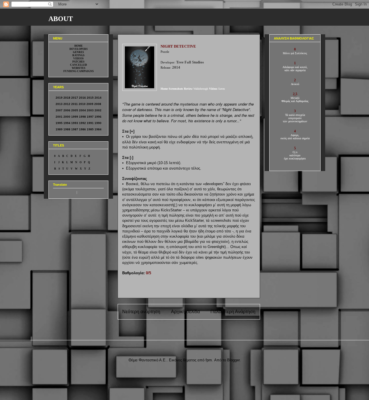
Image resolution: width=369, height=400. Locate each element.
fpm (209, 360)
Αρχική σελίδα (185, 311)
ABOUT (60, 18)
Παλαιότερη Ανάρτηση (232, 311)
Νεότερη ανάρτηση (141, 311)
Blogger (233, 360)
